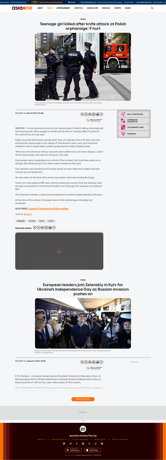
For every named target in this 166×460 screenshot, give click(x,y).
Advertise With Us (58, 439)
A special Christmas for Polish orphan (48, 208)
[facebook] (82, 114)
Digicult (106, 8)
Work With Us (100, 439)
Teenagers (20, 221)
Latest (40, 8)
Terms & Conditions (120, 439)
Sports (117, 8)
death (42, 221)
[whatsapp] (94, 114)
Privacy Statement (80, 439)
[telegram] (90, 114)
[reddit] (97, 114)
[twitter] (86, 114)
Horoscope (92, 8)
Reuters (28, 214)
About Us (41, 439)
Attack (51, 221)
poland (32, 221)
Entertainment (63, 8)
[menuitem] (40, 8)
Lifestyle (78, 8)
